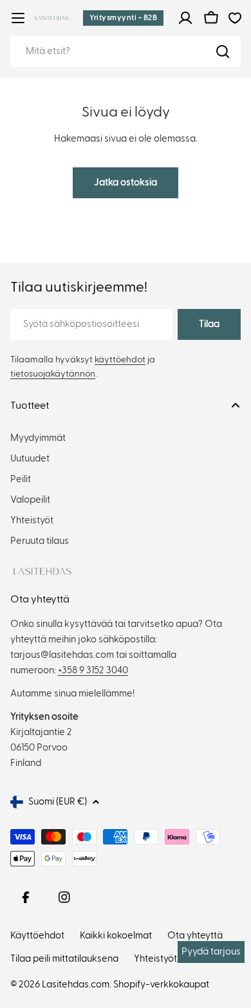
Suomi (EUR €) (57, 802)
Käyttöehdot (37, 935)
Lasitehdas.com (75, 984)
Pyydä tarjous (211, 952)
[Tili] (185, 18)
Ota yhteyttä (195, 935)
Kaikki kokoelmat (116, 935)
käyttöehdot (120, 359)
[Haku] (222, 51)
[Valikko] (18, 18)
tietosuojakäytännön (52, 373)
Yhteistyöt (155, 959)
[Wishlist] (235, 18)
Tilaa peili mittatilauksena (64, 959)
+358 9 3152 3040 (93, 670)
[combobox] (125, 51)
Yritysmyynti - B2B (123, 17)
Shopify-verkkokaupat (161, 984)
